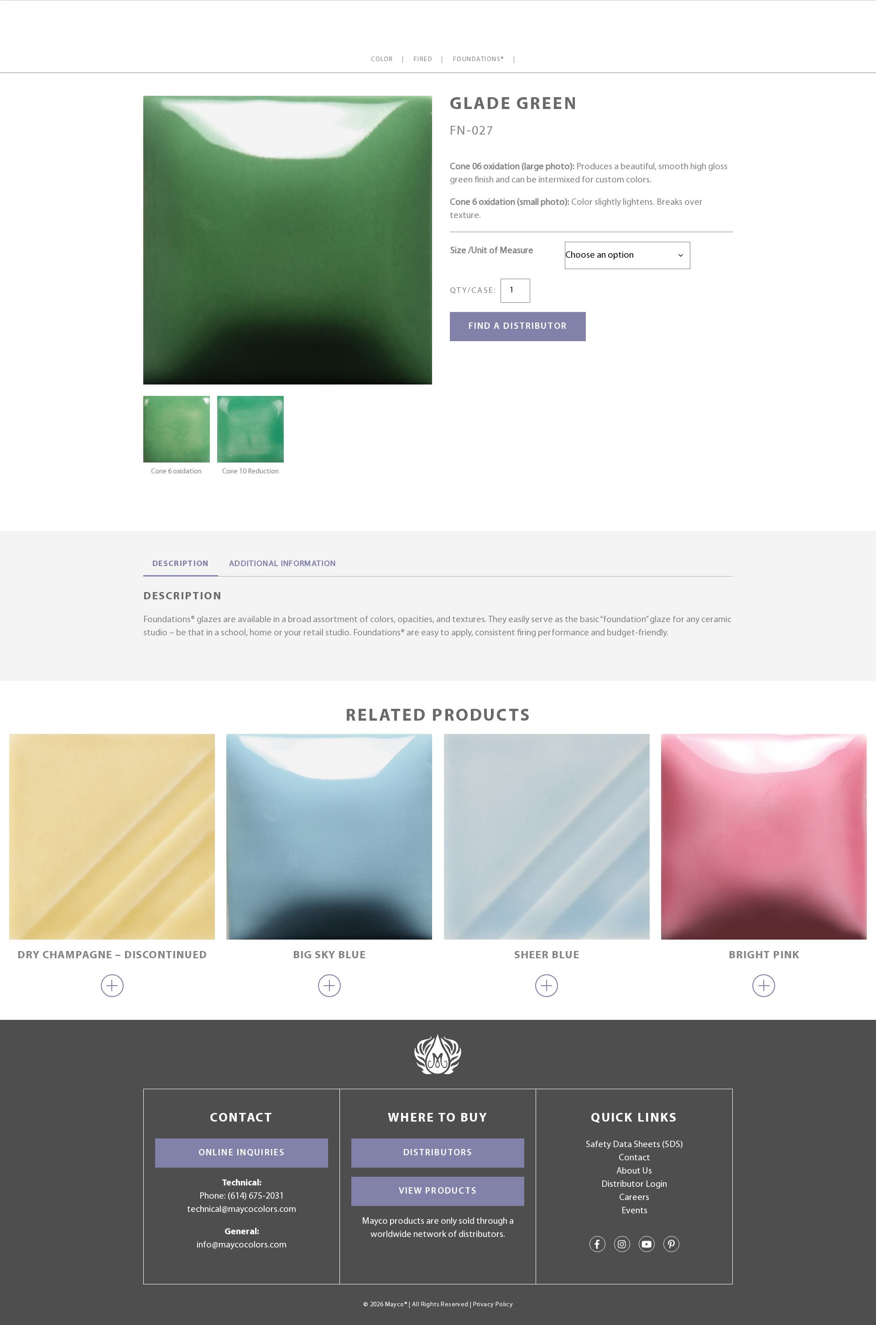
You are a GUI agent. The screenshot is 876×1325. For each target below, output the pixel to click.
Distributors (438, 1153)
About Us (634, 1171)
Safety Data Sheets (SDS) (634, 1144)
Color (382, 59)
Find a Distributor (518, 326)
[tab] (180, 565)
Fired (423, 59)
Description (180, 564)
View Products (438, 1191)
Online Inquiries (241, 1153)
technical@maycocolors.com (241, 1209)
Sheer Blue (546, 955)
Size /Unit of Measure (491, 250)
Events (634, 1211)
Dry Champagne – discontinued (112, 955)
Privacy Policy (493, 1304)
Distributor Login (634, 1184)
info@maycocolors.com (242, 1245)
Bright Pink (764, 955)
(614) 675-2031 (256, 1196)
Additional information (282, 564)
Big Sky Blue (329, 955)
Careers (634, 1197)
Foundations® (479, 59)
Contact (634, 1158)
